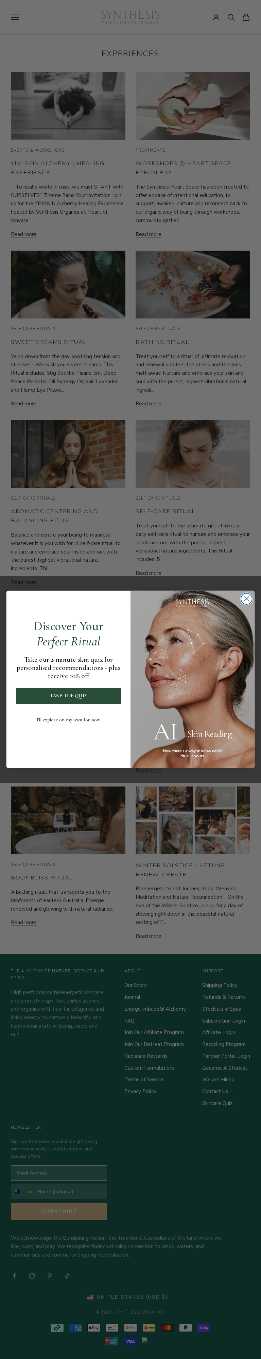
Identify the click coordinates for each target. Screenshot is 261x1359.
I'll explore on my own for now (68, 720)
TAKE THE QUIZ (68, 696)
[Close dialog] (246, 599)
